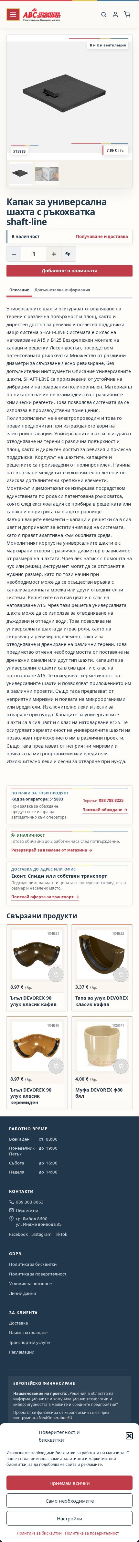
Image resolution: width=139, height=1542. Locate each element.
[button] (129, 1436)
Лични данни (22, 1293)
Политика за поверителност (92, 1533)
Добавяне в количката (70, 270)
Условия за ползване (30, 1283)
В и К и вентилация (108, 45)
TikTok (61, 1234)
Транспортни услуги (29, 1342)
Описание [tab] (19, 289)
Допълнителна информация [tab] (62, 289)
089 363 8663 (30, 1201)
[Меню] (13, 14)
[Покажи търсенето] (103, 14)
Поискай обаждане (102, 809)
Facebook (18, 1234)
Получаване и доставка (102, 236)
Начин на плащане (28, 1332)
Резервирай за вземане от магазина (49, 850)
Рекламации (21, 1352)
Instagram (41, 1234)
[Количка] (127, 14)
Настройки (69, 1518)
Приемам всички (69, 1483)
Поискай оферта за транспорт (42, 897)
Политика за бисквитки (39, 1533)
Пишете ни (27, 1210)
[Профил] (115, 14)
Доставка (18, 1322)
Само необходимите (70, 1500)
